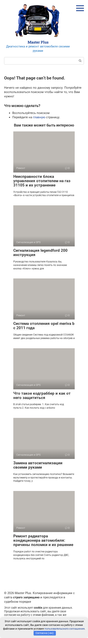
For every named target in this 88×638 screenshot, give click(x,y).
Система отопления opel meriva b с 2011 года (43, 325)
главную (39, 117)
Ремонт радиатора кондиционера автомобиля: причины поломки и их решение (43, 540)
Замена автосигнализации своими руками (37, 465)
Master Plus (38, 42)
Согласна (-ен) (45, 633)
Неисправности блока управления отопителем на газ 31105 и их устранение (41, 180)
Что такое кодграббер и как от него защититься (42, 395)
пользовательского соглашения (64, 628)
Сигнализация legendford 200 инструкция (40, 252)
